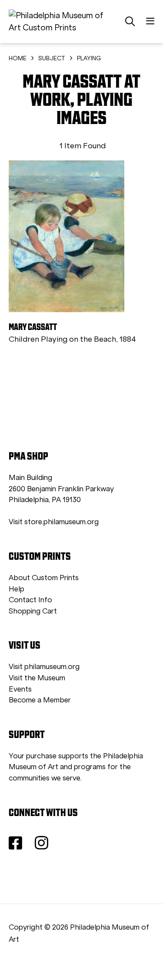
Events (20, 689)
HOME (18, 58)
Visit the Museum (37, 678)
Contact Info (30, 600)
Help (16, 589)
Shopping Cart (33, 611)
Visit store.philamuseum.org (54, 522)
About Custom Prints (44, 578)
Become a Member (40, 700)
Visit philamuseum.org (44, 667)
